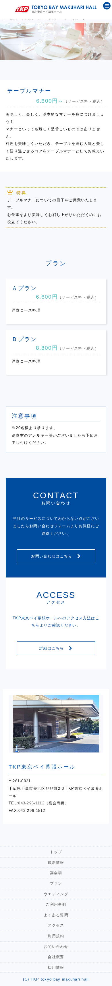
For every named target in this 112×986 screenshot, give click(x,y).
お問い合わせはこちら (52, 556)
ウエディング (56, 894)
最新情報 (56, 862)
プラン (56, 883)
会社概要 (56, 957)
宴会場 (56, 873)
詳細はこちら (52, 648)
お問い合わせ (56, 946)
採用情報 (56, 967)
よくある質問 (56, 915)
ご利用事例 (56, 904)
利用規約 (56, 936)
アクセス (56, 925)
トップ (56, 852)
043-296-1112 (31, 803)
